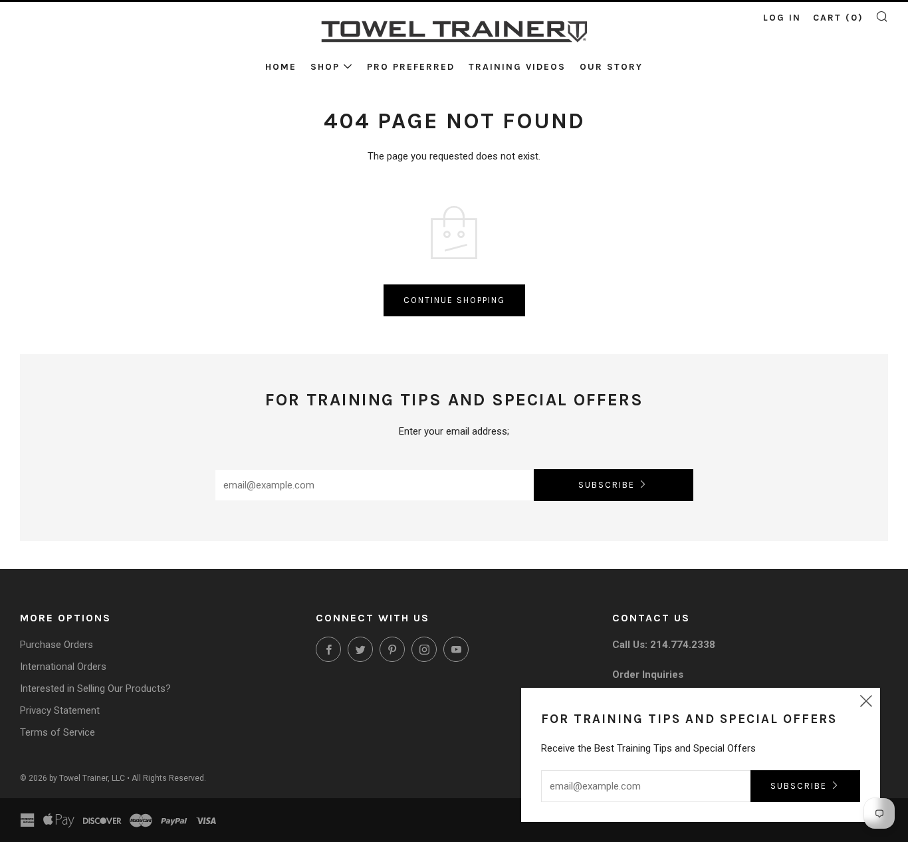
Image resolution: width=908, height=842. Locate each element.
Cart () (838, 17)
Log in (782, 17)
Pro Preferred (411, 66)
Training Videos (517, 66)
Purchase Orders (56, 645)
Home (280, 66)
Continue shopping (454, 300)
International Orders (63, 667)
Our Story (611, 66)
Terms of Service (57, 732)
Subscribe (606, 485)
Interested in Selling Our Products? (95, 688)
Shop (325, 66)
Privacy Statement (60, 710)
